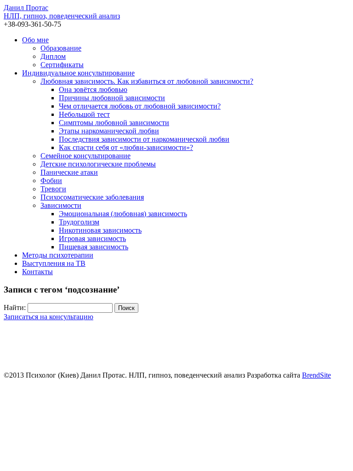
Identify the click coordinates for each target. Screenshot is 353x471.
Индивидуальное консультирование (78, 73)
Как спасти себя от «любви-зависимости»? (126, 147)
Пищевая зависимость (93, 247)
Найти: (15, 307)
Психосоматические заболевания (92, 197)
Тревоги (53, 189)
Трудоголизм (79, 222)
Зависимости (60, 205)
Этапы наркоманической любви (109, 131)
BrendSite (316, 375)
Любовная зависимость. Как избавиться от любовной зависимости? (146, 81)
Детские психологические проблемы (98, 164)
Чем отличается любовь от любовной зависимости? (140, 106)
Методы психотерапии (57, 255)
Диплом (53, 56)
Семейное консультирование (85, 156)
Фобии (51, 180)
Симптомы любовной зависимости (114, 122)
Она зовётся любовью (93, 89)
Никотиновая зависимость (100, 230)
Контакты (37, 272)
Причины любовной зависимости (112, 98)
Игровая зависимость (92, 238)
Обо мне (35, 40)
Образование (60, 48)
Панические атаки (69, 172)
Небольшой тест (84, 114)
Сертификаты (62, 65)
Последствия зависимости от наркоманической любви (144, 139)
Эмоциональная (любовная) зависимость (123, 214)
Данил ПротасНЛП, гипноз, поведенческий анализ (62, 12)
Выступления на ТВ (53, 263)
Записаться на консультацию (48, 317)
